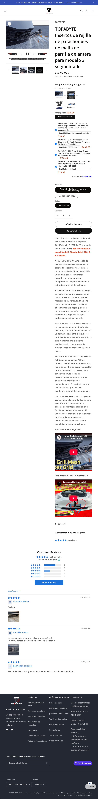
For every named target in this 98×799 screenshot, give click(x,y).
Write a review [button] (49, 582)
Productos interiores (36, 716)
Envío (57, 76)
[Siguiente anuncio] (93, 2)
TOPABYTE (19, 793)
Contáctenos (54, 730)
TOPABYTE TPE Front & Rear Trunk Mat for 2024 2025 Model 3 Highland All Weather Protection (74, 153)
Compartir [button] (62, 524)
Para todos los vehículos (34, 723)
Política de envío (56, 724)
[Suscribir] (46, 763)
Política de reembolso (58, 708)
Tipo (84, 176)
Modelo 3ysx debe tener (36, 704)
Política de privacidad (67, 793)
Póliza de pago (55, 703)
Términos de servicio (58, 719)
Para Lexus (32, 730)
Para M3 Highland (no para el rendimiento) (73, 190)
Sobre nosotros (55, 735)
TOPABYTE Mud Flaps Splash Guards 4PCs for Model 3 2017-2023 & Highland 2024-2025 (74, 164)
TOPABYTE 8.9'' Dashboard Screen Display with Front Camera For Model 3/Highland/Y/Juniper (74, 142)
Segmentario (63, 205)
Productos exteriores (37, 711)
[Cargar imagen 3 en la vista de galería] (31, 70)
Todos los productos (36, 736)
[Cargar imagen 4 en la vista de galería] (39, 70)
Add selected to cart (65, 117)
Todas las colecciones (37, 741)
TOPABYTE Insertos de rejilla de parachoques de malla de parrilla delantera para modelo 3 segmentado (73, 126)
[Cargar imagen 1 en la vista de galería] (15, 70)
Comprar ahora (73, 231)
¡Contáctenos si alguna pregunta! (70, 532)
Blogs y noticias (56, 741)
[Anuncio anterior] (4, 2)
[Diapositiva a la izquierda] (8, 70)
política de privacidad (58, 714)
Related (89, 176)
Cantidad (58, 211)
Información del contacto (83, 795)
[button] (5, 10)
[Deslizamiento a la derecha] (46, 70)
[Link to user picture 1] (13, 616)
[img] (14, 598)
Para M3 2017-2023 (66, 196)
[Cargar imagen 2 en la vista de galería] (23, 70)
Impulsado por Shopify (31, 793)
